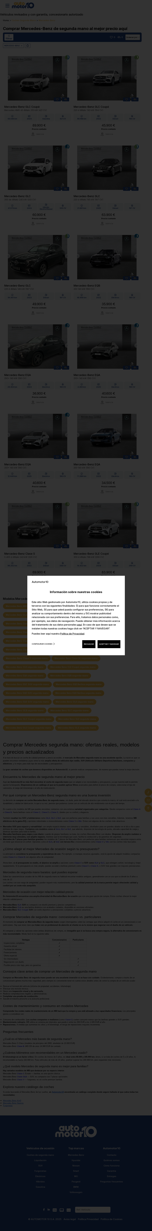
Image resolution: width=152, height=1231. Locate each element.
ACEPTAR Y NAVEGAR (109, 644)
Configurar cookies (42, 644)
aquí (79, 624)
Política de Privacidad (72, 633)
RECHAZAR (89, 644)
